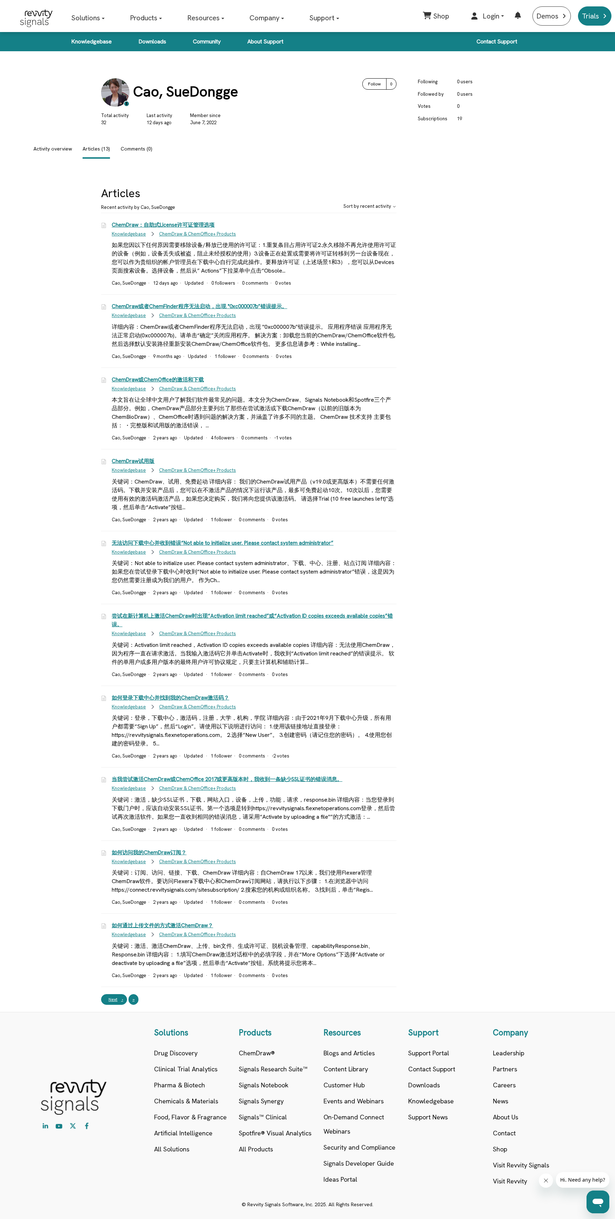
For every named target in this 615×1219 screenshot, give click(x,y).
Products (143, 17)
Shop (500, 1149)
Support (322, 17)
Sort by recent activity (367, 206)
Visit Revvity (510, 1181)
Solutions (85, 17)
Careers (504, 1085)
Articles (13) (96, 149)
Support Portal (428, 1053)
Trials (590, 16)
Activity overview (52, 149)
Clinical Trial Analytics (185, 1069)
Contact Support (497, 41)
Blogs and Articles (349, 1053)
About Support (265, 41)
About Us (505, 1117)
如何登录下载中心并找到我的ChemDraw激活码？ (170, 697)
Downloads (152, 41)
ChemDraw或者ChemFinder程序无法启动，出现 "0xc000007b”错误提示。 (199, 306)
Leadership (508, 1053)
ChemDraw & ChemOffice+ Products (197, 234)
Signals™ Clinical (263, 1117)
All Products (256, 1149)
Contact (504, 1133)
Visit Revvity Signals (521, 1165)
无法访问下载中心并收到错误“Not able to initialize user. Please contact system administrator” (222, 543)
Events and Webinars (354, 1101)
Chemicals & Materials (186, 1101)
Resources (203, 17)
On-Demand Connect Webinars (354, 1124)
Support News (428, 1117)
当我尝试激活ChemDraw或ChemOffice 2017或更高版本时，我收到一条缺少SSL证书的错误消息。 (227, 779)
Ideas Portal (340, 1179)
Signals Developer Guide (359, 1163)
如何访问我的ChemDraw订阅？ (149, 852)
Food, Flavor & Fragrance (190, 1117)
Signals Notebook (263, 1085)
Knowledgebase (91, 41)
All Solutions (171, 1149)
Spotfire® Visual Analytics (275, 1133)
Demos (547, 16)
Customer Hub (344, 1085)
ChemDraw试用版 (133, 461)
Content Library (346, 1069)
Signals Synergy (261, 1101)
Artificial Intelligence (183, 1133)
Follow (374, 84)
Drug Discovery (176, 1053)
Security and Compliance (359, 1147)
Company (264, 17)
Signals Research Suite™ (273, 1069)
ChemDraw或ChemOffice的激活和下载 (158, 379)
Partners (505, 1069)
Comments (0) (136, 149)
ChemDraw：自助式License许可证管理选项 (163, 224)
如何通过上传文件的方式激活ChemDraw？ (162, 925)
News (500, 1101)
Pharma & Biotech (179, 1085)
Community (207, 41)
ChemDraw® (257, 1053)
